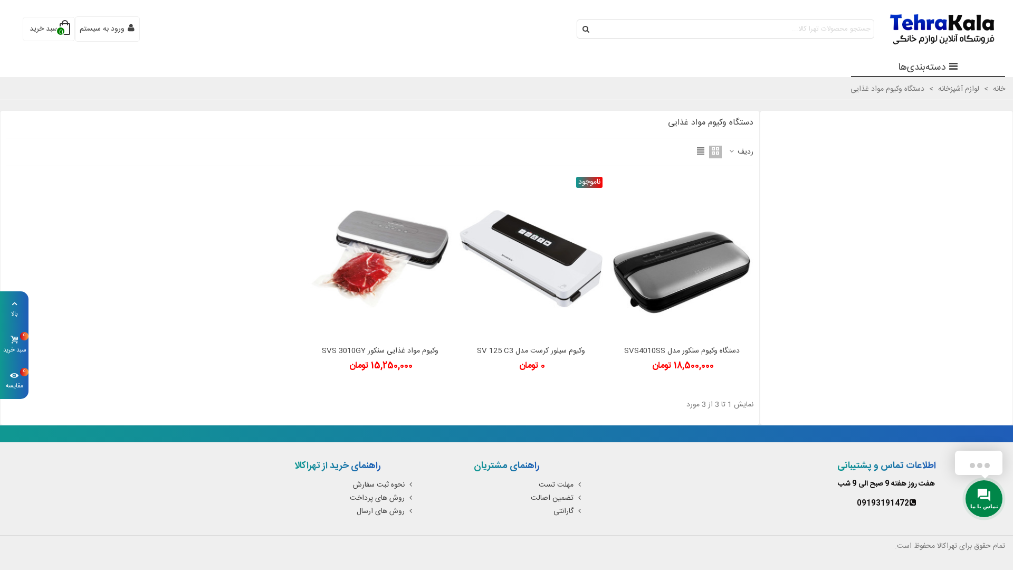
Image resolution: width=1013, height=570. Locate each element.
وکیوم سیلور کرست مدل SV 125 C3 (531, 351)
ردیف (744, 152)
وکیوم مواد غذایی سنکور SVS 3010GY (380, 351)
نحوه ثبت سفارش (379, 485)
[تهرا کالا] (936, 29)
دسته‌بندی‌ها (922, 67)
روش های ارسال (381, 511)
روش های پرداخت (377, 498)
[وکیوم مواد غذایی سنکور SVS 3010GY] (379, 258)
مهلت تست (556, 485)
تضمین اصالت (552, 498)
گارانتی (563, 511)
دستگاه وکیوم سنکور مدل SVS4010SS (682, 351)
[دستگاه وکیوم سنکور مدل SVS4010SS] (681, 258)
